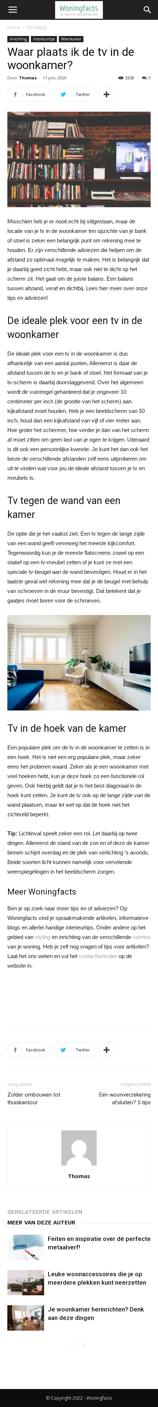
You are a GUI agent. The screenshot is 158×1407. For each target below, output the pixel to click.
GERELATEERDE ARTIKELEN (44, 1212)
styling (42, 937)
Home (13, 27)
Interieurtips (44, 39)
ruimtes (142, 937)
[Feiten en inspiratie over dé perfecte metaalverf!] (25, 1247)
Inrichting (36, 27)
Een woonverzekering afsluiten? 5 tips (125, 1098)
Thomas (28, 77)
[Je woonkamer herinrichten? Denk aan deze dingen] (25, 1318)
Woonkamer (71, 39)
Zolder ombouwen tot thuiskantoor (33, 1098)
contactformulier (98, 956)
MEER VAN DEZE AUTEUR (41, 1222)
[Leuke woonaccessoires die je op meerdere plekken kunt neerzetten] (25, 1282)
